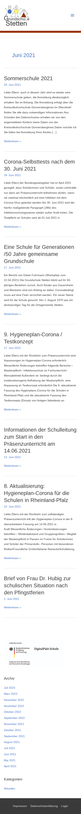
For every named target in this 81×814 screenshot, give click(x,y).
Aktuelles (9, 788)
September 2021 (14, 736)
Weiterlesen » (12, 142)
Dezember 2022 (14, 699)
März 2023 (10, 693)
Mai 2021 (10, 760)
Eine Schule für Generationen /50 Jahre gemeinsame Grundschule (39, 254)
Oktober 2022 (12, 711)
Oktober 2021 (12, 730)
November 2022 (14, 706)
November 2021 (14, 724)
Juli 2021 (9, 748)
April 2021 (10, 766)
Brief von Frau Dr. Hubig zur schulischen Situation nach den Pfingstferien (37, 585)
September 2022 (14, 718)
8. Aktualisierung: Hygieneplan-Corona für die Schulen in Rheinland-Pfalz (36, 493)
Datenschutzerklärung (44, 806)
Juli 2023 (9, 687)
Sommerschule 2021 (28, 78)
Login (64, 806)
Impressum (20, 806)
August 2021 (12, 742)
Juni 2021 (10, 754)
